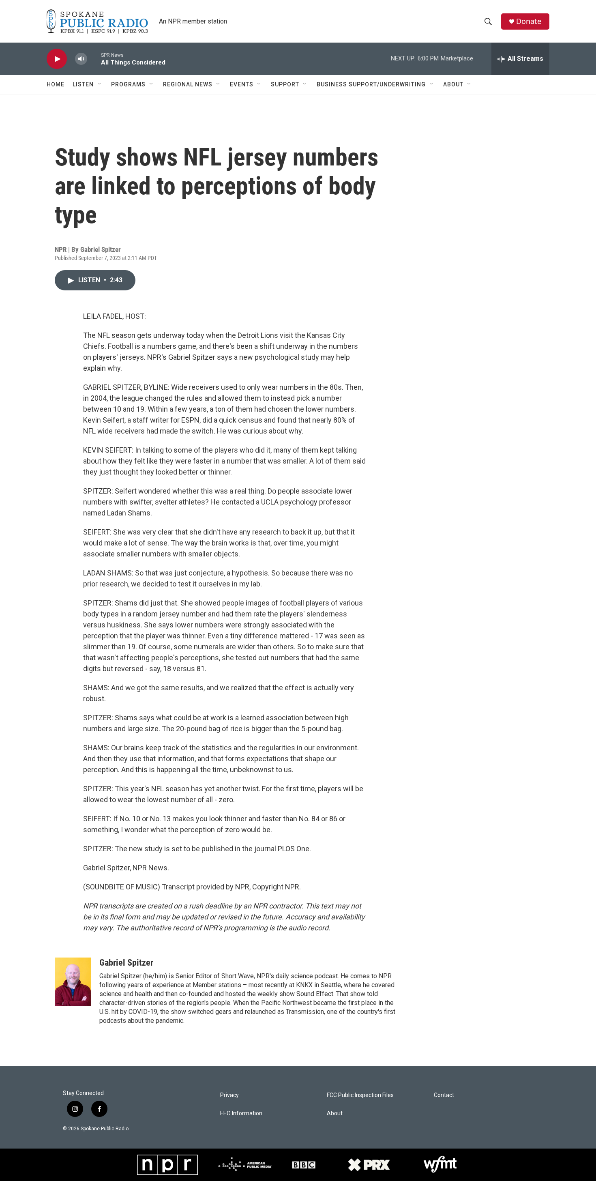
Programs (128, 84)
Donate (528, 21)
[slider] (94, 58)
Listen (83, 84)
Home (55, 84)
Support (285, 84)
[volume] (81, 59)
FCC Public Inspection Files (360, 1095)
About (453, 84)
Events (241, 84)
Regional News (187, 84)
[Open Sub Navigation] (99, 84)
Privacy (229, 1095)
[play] (56, 59)
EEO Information (241, 1113)
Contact (444, 1095)
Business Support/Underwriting (371, 84)
